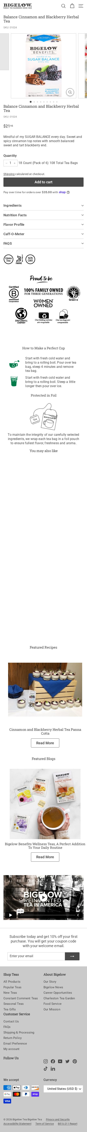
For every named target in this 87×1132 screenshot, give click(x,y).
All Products (11, 981)
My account (11, 1049)
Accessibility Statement (17, 1123)
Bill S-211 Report (67, 1123)
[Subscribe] (72, 956)
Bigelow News (53, 987)
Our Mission (52, 1009)
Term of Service (44, 1123)
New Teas (10, 993)
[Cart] (72, 6)
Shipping (9, 174)
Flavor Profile (13, 225)
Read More (45, 743)
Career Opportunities (58, 993)
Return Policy (12, 1038)
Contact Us (11, 1021)
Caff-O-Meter (13, 234)
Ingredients (12, 205)
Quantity (10, 156)
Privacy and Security (58, 1119)
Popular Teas (12, 987)
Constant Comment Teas (20, 998)
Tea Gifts (9, 1009)
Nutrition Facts (15, 215)
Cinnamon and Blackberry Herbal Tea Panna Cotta (45, 731)
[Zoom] (70, 92)
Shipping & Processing (18, 1032)
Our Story (50, 981)
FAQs (7, 1027)
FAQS (7, 243)
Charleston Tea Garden (59, 998)
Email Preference (15, 1043)
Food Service (53, 1004)
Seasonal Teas (13, 1004)
